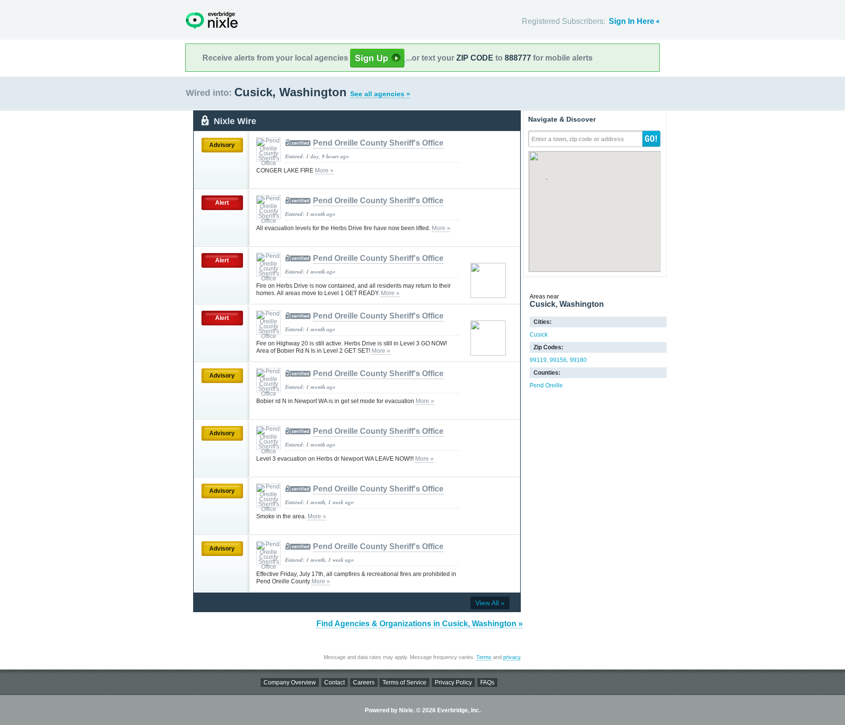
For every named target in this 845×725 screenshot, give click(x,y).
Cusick (539, 334)
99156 (558, 360)
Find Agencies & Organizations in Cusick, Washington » (419, 623)
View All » (490, 603)
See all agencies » (380, 94)
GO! (651, 138)
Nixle (212, 20)
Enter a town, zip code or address (578, 139)
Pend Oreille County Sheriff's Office (378, 143)
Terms (483, 657)
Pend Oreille (546, 385)
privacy (511, 657)
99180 (578, 360)
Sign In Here (631, 21)
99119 (538, 360)
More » (324, 170)
